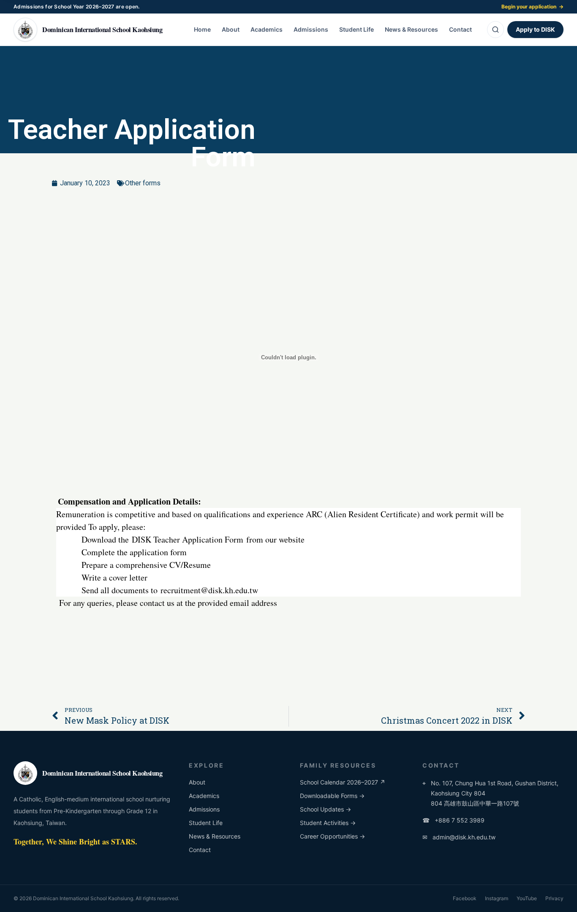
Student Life (356, 29)
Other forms (143, 183)
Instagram (496, 898)
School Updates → (325, 809)
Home (202, 29)
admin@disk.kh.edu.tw (458, 837)
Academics (266, 29)
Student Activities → (328, 822)
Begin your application (532, 6)
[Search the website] (495, 29)
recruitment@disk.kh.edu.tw (209, 590)
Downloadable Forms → (332, 795)
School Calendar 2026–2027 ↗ (342, 782)
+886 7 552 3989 (453, 820)
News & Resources (411, 29)
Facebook (464, 898)
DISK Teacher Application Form (187, 539)
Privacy (554, 898)
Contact (460, 29)
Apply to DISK (535, 29)
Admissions (311, 29)
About (231, 29)
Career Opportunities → (332, 836)
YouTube (527, 898)
